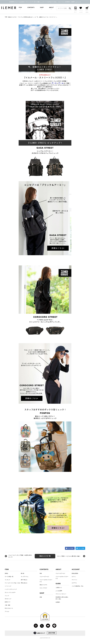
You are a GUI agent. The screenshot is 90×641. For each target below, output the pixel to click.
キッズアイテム (24, 576)
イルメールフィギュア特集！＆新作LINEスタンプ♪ (20, 556)
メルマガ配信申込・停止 (77, 586)
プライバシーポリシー (61, 594)
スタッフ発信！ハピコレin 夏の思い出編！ (69, 556)
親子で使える (24, 579)
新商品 (6, 573)
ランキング (7, 579)
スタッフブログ (43, 588)
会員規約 (58, 602)
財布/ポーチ (7, 602)
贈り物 (22, 573)
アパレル (7, 611)
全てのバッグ (8, 598)
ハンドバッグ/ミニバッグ (11, 589)
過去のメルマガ (12, 17)
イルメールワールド (44, 576)
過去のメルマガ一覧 (45, 556)
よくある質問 (59, 590)
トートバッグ (8, 586)
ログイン (74, 576)
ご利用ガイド (59, 587)
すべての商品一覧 (9, 576)
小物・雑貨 (7, 605)
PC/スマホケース (9, 608)
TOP (6, 17)
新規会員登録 (75, 573)
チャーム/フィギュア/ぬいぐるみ (12, 583)
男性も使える (24, 583)
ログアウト (74, 583)
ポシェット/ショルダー (10, 592)
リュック (7, 595)
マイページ (74, 579)
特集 (41, 573)
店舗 (41, 597)
